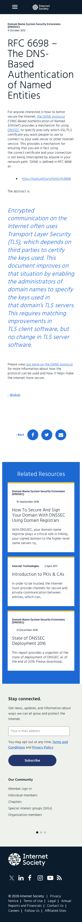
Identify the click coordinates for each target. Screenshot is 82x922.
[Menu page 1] (37, 832)
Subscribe (32, 761)
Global (15, 395)
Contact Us (55, 906)
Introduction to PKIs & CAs (38, 574)
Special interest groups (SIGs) (30, 808)
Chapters (15, 802)
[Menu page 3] (45, 832)
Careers (13, 911)
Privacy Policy (42, 747)
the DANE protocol (51, 117)
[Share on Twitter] (46, 434)
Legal (52, 901)
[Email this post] (60, 434)
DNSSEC (14, 130)
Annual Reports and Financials (39, 903)
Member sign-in (20, 789)
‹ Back (20, 435)
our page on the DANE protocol (49, 364)
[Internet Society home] (41, 7)
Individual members (22, 795)
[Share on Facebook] (32, 434)
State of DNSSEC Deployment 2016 (29, 641)
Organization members (25, 815)
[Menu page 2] (41, 832)
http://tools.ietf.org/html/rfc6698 (46, 179)
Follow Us (32, 911)
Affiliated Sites (55, 911)
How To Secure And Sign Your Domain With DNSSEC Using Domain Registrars (38, 515)
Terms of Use (33, 901)
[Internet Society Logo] (28, 859)
